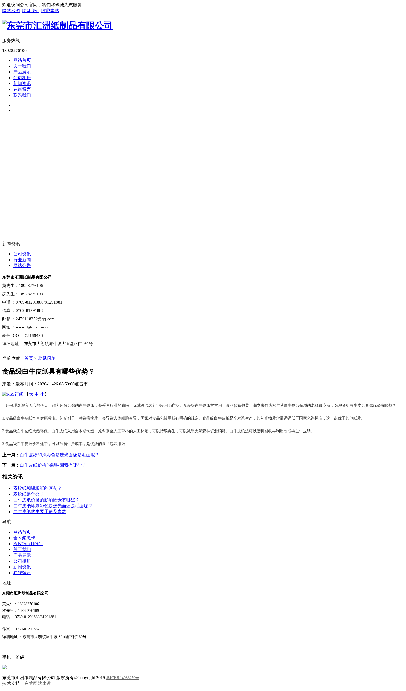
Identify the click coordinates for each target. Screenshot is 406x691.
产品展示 (22, 71)
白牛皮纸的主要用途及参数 (39, 511)
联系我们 (30, 10)
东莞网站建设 (37, 683)
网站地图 (11, 10)
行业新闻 (22, 259)
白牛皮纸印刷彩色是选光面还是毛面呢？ (59, 454)
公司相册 (22, 77)
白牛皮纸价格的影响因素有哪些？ (53, 465)
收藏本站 (50, 10)
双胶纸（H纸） (28, 543)
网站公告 (22, 265)
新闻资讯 (22, 83)
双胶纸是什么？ (28, 494)
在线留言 (22, 89)
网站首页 (22, 60)
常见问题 (47, 358)
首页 (28, 358)
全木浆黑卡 (24, 537)
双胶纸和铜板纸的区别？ (37, 488)
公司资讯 (22, 254)
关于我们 (22, 66)
